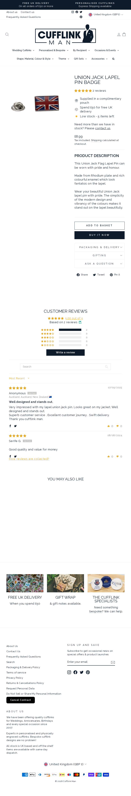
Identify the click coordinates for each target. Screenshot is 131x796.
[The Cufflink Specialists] (106, 583)
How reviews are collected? (29, 458)
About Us (12, 646)
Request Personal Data (20, 688)
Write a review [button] (65, 352)
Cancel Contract (20, 700)
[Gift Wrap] (65, 583)
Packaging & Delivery (99, 247)
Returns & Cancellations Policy (25, 683)
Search (10, 662)
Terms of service (16, 672)
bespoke (95, 611)
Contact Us (13, 651)
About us (12, 12)
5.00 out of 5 (74, 318)
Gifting (99, 255)
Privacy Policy (14, 677)
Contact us (28, 12)
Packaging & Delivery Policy (23, 667)
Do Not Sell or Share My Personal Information (33, 693)
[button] (83, 90)
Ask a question (99, 263)
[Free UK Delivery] (24, 583)
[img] (17, 388)
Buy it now (99, 235)
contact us (102, 128)
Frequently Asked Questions (23, 17)
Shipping (96, 140)
